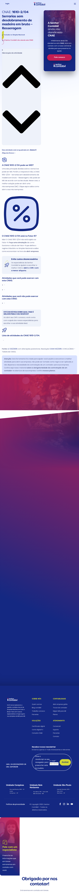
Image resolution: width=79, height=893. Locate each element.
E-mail (53, 761)
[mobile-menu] (74, 3)
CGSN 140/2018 (56, 349)
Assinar (65, 762)
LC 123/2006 (12, 349)
